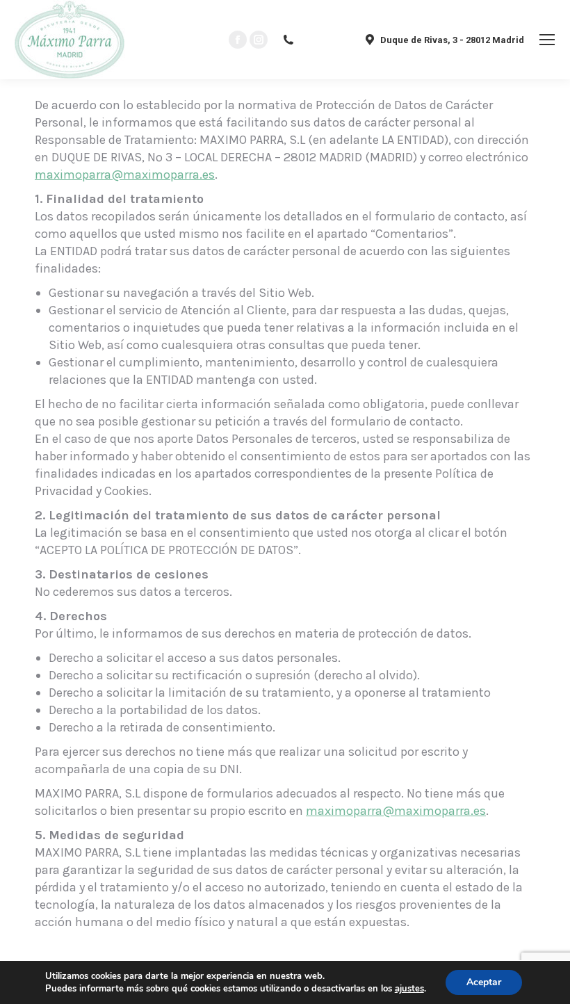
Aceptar (483, 982)
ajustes (409, 988)
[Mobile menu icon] (547, 40)
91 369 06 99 (324, 40)
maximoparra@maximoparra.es (125, 174)
